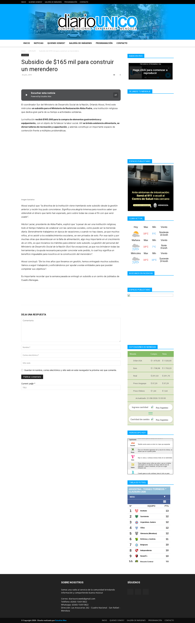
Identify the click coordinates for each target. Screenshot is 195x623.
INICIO (23, 2)
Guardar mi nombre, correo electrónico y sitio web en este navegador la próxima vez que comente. (70, 370)
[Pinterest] (37, 81)
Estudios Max (61, 620)
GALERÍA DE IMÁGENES (53, 2)
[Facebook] (162, 2)
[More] (51, 81)
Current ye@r (28, 383)
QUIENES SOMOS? (35, 2)
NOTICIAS (38, 43)
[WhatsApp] (44, 81)
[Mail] (167, 2)
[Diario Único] (97, 22)
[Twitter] (171, 2)
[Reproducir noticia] (26, 95)
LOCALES (32, 51)
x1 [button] (116, 95)
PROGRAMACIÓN (70, 2)
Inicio (23, 51)
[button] (170, 43)
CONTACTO (84, 2)
